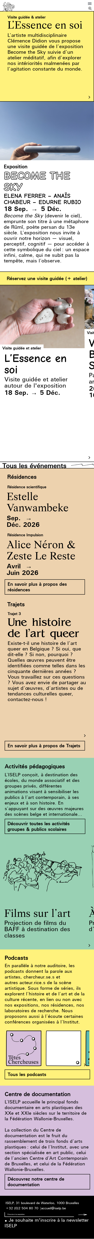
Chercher (90, 8)
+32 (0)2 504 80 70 (22, 1208)
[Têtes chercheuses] (24, 1048)
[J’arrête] (63, 1048)
